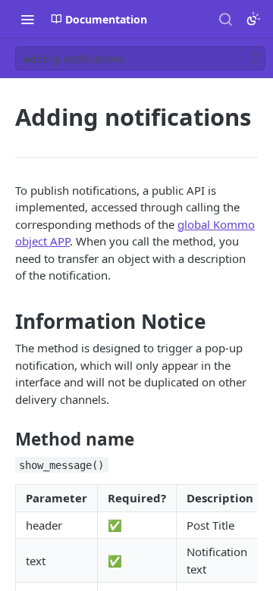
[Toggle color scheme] (253, 19)
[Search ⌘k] (225, 19)
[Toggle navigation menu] (27, 19)
